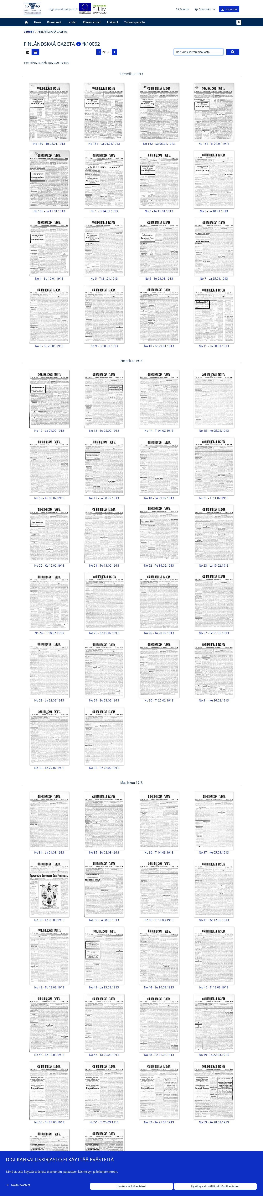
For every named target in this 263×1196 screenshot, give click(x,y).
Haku (37, 22)
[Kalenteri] (27, 52)
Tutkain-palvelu (134, 22)
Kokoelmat (54, 22)
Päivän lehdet (92, 22)
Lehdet (72, 22)
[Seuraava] (114, 52)
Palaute (184, 9)
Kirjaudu (230, 9)
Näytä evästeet (20, 1185)
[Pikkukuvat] (35, 52)
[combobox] (106, 52)
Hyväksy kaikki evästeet (131, 1186)
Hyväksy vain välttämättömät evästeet (215, 1186)
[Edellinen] (98, 52)
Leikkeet (112, 22)
